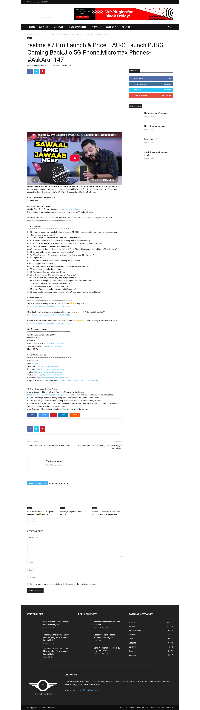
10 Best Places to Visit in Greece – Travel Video (48, 445)
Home (54, 2)
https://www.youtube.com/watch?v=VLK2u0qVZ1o (48, 315)
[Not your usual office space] (135, 116)
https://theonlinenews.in (54, 465)
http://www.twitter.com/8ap (53, 375)
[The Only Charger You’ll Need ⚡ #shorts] (75, 499)
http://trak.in (37, 363)
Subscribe (166, 96)
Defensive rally (151, 139)
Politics (126, 27)
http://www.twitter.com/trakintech (48, 372)
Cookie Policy (167, 707)
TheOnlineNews (36, 65)
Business (43, 27)
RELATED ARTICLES (37, 483)
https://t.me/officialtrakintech (74, 209)
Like (169, 78)
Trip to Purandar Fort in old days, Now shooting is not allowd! (100, 447)
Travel (96, 27)
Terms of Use (155, 707)
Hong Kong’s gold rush (154, 126)
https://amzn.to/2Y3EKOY (55, 343)
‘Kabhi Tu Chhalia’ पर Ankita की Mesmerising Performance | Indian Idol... (56, 637)
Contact (132, 707)
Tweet (43, 415)
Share (32, 415)
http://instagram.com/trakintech (50, 369)
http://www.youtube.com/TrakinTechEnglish (80, 380)
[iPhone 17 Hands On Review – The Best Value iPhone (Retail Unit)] (107, 499)
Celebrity (111, 27)
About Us (123, 707)
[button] (169, 27)
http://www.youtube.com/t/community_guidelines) (49, 395)
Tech (36, 34)
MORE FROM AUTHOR (58, 483)
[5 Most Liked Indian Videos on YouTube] (85, 625)
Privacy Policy (142, 707)
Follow (167, 84)
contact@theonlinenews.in (87, 690)
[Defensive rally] (135, 142)
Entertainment (77, 27)
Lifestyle (58, 27)
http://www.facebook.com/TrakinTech (52, 378)
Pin (53, 415)
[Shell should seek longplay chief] (135, 155)
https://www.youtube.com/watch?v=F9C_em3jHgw (48, 323)
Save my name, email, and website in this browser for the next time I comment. (64, 584)
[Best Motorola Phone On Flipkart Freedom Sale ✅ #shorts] (42, 499)
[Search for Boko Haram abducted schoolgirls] (85, 638)
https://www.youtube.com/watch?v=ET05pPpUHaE (49, 306)
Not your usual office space (156, 113)
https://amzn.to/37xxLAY (52, 346)
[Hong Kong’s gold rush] (135, 129)
